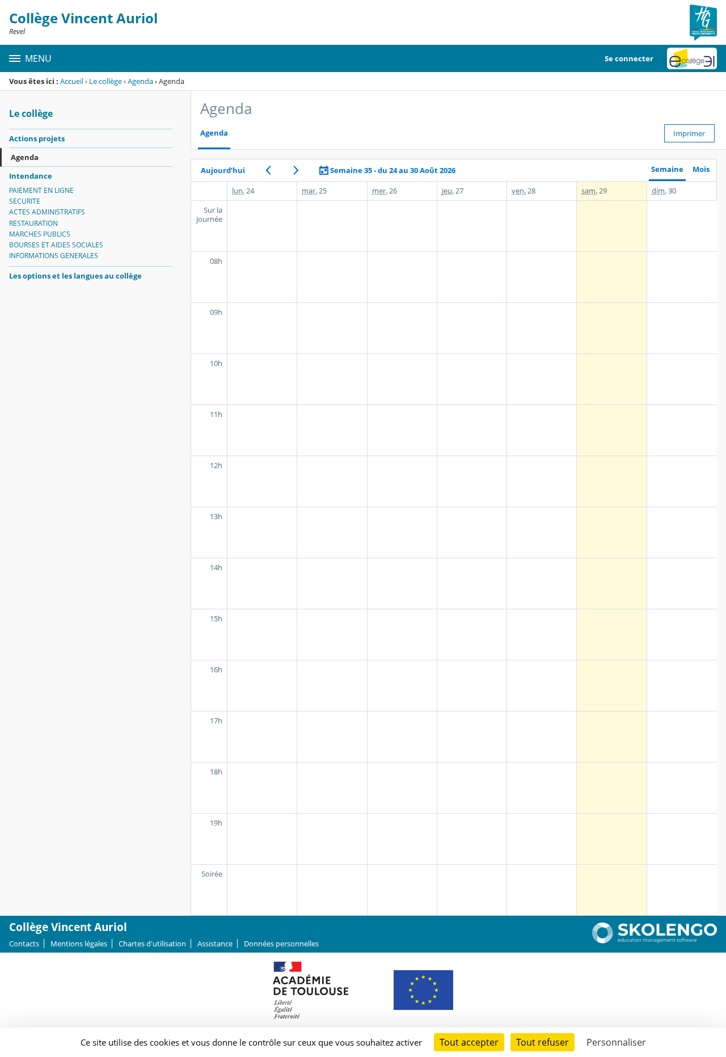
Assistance (215, 943)
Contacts (24, 943)
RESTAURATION (33, 223)
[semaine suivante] (296, 170)
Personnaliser (616, 1042)
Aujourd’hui (223, 170)
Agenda (140, 81)
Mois (701, 169)
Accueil (71, 81)
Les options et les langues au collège (75, 276)
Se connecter (629, 58)
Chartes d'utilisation (152, 943)
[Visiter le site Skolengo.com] (654, 941)
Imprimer (689, 133)
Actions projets (37, 138)
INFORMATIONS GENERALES (53, 255)
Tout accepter (469, 1042)
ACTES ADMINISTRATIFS (47, 212)
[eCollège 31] (692, 58)
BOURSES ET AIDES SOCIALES (56, 245)
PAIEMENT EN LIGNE (41, 190)
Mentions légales (78, 943)
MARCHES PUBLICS (39, 234)
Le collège (105, 81)
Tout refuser (542, 1042)
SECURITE (24, 201)
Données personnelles (281, 943)
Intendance (30, 176)
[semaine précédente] (268, 170)
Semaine (667, 169)
